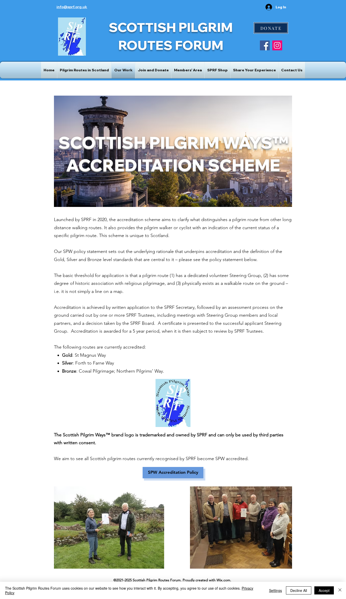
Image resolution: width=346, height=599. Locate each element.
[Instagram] (277, 45)
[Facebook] (265, 45)
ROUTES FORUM (170, 45)
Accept (324, 590)
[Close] (340, 590)
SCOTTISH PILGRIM (171, 27)
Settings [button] (275, 590)
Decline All (298, 590)
